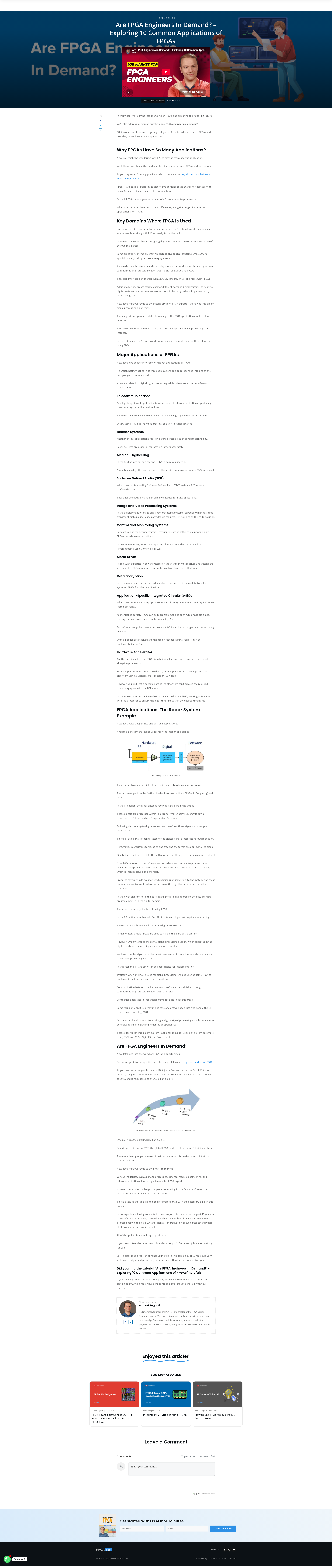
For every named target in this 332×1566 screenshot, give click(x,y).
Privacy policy (201, 1558)
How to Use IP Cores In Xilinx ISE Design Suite (217, 1404)
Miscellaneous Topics (153, 101)
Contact (232, 1558)
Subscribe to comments (206, 1494)
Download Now (223, 1528)
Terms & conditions (218, 1558)
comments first (206, 1456)
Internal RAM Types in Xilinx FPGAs (165, 1415)
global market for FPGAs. (200, 1062)
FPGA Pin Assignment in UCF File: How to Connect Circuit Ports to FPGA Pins (112, 1418)
